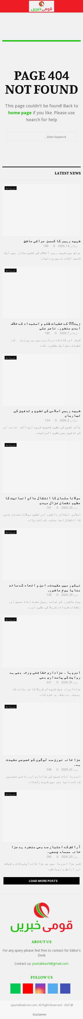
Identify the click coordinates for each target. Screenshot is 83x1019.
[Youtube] (28, 988)
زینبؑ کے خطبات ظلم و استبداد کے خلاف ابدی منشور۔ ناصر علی (46, 325)
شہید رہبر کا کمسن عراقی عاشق (52, 240)
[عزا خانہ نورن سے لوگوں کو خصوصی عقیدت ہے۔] (41, 728)
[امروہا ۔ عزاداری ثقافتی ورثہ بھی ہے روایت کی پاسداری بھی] (41, 641)
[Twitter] (53, 988)
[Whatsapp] (15, 988)
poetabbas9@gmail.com (50, 963)
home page (20, 112)
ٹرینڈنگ (10, 188)
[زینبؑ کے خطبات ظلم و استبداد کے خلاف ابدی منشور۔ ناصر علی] (41, 292)
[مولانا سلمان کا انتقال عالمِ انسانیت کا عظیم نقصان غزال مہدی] (41, 467)
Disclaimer (40, 1014)
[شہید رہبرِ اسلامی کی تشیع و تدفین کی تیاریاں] (41, 380)
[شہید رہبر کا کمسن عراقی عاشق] (41, 210)
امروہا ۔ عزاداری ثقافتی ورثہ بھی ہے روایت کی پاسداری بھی (45, 674)
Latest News (68, 172)
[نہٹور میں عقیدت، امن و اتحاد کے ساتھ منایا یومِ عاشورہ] (41, 554)
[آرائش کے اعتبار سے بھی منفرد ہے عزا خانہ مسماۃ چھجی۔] (41, 816)
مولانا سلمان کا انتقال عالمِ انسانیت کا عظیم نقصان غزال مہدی (43, 500)
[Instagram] (40, 988)
